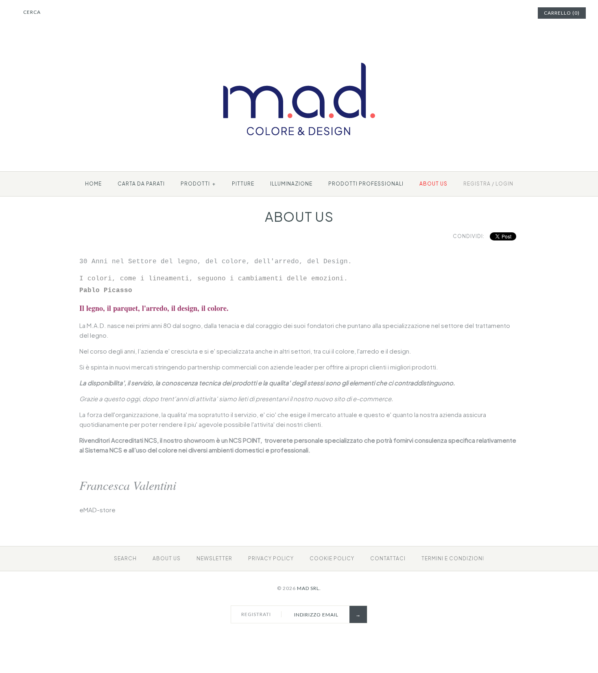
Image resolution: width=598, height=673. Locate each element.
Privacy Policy (271, 558)
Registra (477, 184)
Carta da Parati (141, 184)
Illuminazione (291, 184)
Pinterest (499, 13)
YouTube (519, 13)
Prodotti (198, 184)
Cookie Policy (332, 558)
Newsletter (214, 558)
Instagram (509, 13)
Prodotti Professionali (366, 184)
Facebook (489, 13)
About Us (167, 558)
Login (504, 184)
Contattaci (388, 558)
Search (125, 558)
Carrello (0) (562, 13)
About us (433, 184)
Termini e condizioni (452, 558)
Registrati (256, 614)
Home (93, 184)
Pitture (243, 184)
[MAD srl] (299, 47)
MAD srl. (309, 588)
